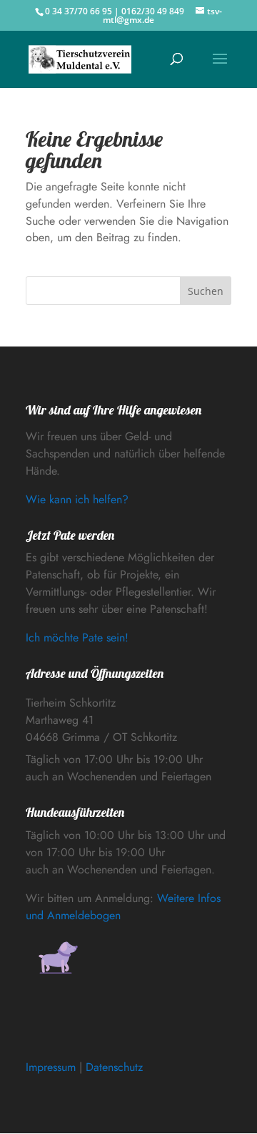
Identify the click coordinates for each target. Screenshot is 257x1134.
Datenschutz (114, 1067)
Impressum (51, 1067)
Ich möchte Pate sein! (77, 637)
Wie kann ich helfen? (77, 499)
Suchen (205, 291)
